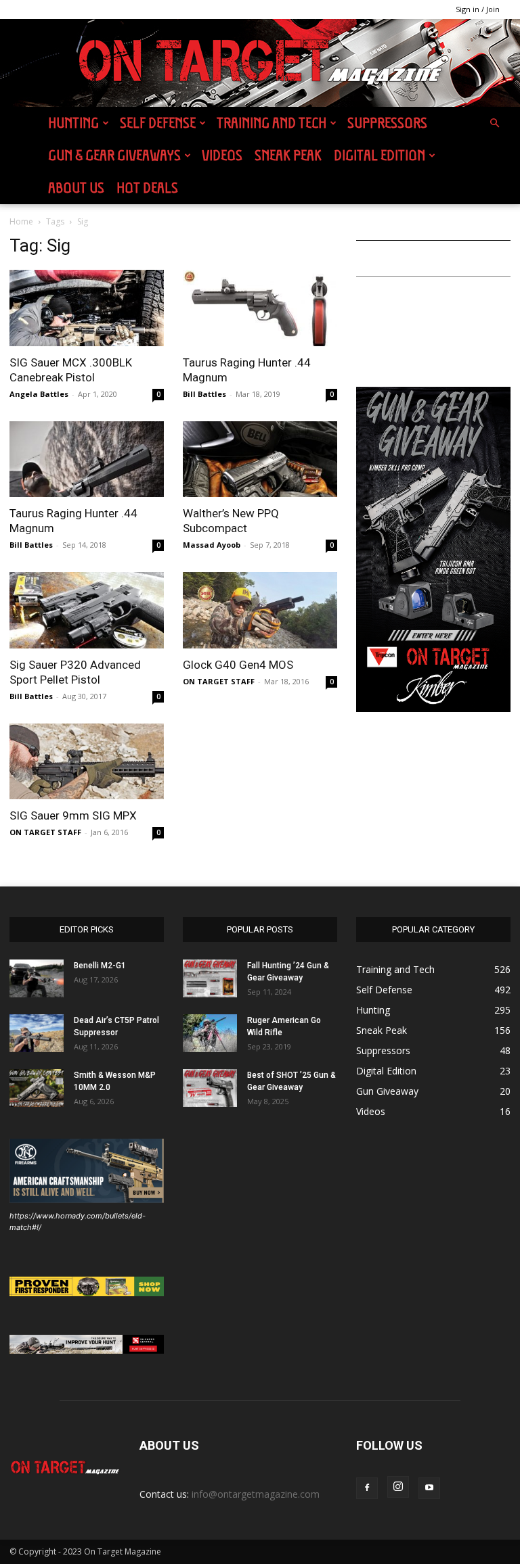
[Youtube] (429, 1488)
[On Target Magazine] (260, 63)
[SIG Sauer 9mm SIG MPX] (86, 762)
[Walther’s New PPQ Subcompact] (260, 459)
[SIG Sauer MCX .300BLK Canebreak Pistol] (86, 308)
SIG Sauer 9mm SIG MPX (73, 815)
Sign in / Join (478, 9)
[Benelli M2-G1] (36, 978)
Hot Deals (147, 187)
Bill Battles (204, 394)
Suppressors (387, 122)
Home (21, 221)
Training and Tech (271, 122)
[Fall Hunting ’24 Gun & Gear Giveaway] (210, 978)
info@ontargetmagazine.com (256, 1494)
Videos (222, 155)
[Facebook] (367, 1488)
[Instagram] (398, 1487)
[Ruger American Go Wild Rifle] (210, 1033)
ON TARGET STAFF (219, 681)
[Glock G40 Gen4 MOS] (260, 610)
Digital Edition (379, 155)
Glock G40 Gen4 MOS (238, 664)
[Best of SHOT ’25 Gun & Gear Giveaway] (210, 1088)
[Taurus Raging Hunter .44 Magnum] (260, 308)
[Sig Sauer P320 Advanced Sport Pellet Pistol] (86, 610)
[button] (494, 123)
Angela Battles (38, 394)
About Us (76, 187)
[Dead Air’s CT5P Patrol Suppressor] (36, 1033)
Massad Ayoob (211, 545)
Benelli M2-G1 (100, 965)
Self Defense (158, 122)
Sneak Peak (288, 155)
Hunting (73, 122)
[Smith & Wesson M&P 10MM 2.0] (36, 1088)
